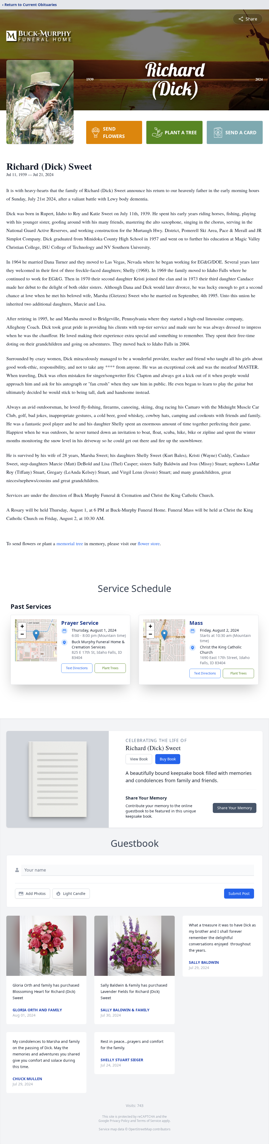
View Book (139, 758)
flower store (149, 543)
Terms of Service (149, 1121)
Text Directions (77, 668)
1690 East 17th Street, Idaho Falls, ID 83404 (225, 660)
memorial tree (69, 543)
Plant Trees (110, 668)
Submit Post (239, 893)
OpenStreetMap (140, 1129)
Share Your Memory (234, 807)
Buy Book (168, 758)
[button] (36, 635)
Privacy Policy (120, 1121)
